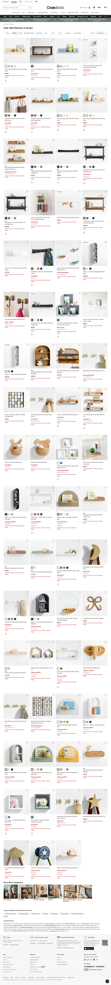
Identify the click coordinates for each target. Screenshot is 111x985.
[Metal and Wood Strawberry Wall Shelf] (68, 853)
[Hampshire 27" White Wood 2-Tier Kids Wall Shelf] (42, 499)
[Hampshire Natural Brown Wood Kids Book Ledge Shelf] (42, 100)
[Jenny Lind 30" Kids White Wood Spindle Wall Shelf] (68, 653)
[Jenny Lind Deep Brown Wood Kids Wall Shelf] (42, 51)
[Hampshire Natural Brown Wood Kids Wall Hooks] (16, 100)
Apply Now (59, 947)
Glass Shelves (54, 913)
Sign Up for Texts (7, 972)
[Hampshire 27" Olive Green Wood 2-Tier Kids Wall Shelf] (94, 152)
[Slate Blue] (58, 320)
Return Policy (6, 962)
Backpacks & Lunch (83, 16)
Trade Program (54, 12)
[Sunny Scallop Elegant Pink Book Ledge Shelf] (94, 100)
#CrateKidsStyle (94, 956)
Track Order (6, 944)
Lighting (52, 16)
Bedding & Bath (26, 16)
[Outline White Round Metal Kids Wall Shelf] (68, 707)
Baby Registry (31, 12)
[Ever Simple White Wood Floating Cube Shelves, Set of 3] (68, 448)
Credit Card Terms (71, 977)
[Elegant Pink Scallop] (15, 66)
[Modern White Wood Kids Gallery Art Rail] (68, 203)
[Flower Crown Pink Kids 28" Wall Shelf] (16, 653)
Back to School (95, 12)
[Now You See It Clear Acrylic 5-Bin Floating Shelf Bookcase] (94, 51)
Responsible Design (62, 962)
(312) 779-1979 (43, 940)
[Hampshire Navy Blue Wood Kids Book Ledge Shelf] (42, 152)
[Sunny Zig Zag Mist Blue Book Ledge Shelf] (68, 51)
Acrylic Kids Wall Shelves (77, 913)
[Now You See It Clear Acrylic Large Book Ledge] (16, 253)
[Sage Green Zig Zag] (9, 66)
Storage (64, 16)
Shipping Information (8, 964)
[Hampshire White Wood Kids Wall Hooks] (16, 604)
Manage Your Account (68, 947)
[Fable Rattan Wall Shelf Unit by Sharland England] (68, 356)
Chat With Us (33, 943)
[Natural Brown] (6, 115)
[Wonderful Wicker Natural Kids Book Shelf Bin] (94, 754)
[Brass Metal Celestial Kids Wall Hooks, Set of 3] (42, 400)
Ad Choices (23, 977)
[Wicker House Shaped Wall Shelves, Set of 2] (42, 653)
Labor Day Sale (16, 12)
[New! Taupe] (58, 514)
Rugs (45, 16)
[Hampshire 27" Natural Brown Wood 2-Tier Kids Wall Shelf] (94, 203)
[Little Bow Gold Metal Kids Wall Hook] (16, 305)
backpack (53, 931)
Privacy (11, 977)
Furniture (17, 16)
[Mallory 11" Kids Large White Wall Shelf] (16, 356)
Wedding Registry (34, 959)
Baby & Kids (6, 24)
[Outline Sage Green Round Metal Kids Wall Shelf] (42, 754)
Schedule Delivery (14, 944)
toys (58, 923)
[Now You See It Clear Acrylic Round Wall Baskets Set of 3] (68, 253)
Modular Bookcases (23, 913)
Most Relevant (100, 33)
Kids (10, 16)
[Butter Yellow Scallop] (6, 66)
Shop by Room (84, 12)
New (24, 12)
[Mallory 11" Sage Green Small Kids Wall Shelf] (16, 754)
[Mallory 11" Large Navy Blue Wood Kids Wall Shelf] (16, 499)
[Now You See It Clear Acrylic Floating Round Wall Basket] (68, 604)
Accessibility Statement (62, 964)
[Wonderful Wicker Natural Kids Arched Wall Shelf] (42, 356)
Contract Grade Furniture (36, 972)
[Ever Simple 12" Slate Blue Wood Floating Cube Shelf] (42, 802)
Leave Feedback (42, 943)
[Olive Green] (9, 115)
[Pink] (35, 567)
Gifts (100, 16)
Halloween (93, 16)
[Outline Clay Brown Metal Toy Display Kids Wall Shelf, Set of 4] (42, 707)
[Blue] (90, 268)
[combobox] (16, 7)
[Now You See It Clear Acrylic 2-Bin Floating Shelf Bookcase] (42, 203)
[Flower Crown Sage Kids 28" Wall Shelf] (42, 552)
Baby (5, 16)
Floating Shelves (65, 913)
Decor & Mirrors (37, 16)
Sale (105, 16)
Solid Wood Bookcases (10, 913)
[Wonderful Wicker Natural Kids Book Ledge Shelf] (94, 499)
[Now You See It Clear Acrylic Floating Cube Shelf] (94, 448)
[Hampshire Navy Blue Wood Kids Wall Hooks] (68, 152)
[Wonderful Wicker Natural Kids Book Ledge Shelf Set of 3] (16, 152)
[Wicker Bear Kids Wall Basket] (42, 448)
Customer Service (7, 957)
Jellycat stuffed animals (50, 925)
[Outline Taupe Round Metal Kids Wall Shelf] (68, 499)
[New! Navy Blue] (15, 115)
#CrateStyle (87, 956)
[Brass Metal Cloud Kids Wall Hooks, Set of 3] (16, 707)
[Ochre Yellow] (67, 514)
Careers (59, 960)
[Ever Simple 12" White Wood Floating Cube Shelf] (16, 802)
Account (5, 959)
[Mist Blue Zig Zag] (12, 66)
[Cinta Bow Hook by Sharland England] (94, 604)
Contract (63, 12)
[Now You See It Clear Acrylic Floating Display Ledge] (94, 305)
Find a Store (50, 943)
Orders (81, 7)
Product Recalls (6, 967)
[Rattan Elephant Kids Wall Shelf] (94, 653)
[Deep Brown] (32, 66)
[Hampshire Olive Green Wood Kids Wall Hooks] (42, 253)
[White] (35, 66)
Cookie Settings (30, 977)
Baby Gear (72, 16)
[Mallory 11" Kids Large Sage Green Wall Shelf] (94, 253)
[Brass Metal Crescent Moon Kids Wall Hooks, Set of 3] (68, 802)
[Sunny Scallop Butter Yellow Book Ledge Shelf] (16, 51)
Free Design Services (42, 12)
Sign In (86, 7)
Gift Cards (32, 964)
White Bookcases (35, 913)
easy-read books (50, 923)
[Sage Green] (84, 268)
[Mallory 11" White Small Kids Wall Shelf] (94, 707)
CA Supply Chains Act (40, 977)
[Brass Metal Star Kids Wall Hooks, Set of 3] (94, 356)
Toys (58, 16)
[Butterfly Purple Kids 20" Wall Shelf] (16, 552)
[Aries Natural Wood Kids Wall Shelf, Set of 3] (94, 400)
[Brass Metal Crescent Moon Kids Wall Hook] (94, 552)
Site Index (17, 977)
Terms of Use (5, 977)
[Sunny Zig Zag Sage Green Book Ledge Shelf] (68, 100)
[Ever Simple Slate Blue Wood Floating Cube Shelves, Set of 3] (68, 305)
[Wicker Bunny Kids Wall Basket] (16, 448)
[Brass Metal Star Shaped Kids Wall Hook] (94, 802)
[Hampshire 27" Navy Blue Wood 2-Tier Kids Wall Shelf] (16, 203)
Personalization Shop (73, 12)
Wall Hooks (45, 913)
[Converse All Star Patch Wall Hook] (42, 853)
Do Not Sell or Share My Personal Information (56, 977)
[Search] (29, 7)
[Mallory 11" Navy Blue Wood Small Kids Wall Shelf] (42, 604)
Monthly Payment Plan (35, 967)
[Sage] (32, 567)
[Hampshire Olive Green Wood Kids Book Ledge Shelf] (42, 305)
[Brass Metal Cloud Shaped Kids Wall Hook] (16, 853)
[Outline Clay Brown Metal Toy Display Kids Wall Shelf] (16, 400)
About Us (59, 957)
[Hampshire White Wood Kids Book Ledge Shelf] (68, 552)
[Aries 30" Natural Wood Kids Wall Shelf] (68, 400)
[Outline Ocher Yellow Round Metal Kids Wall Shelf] (68, 754)
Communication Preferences (10, 969)
